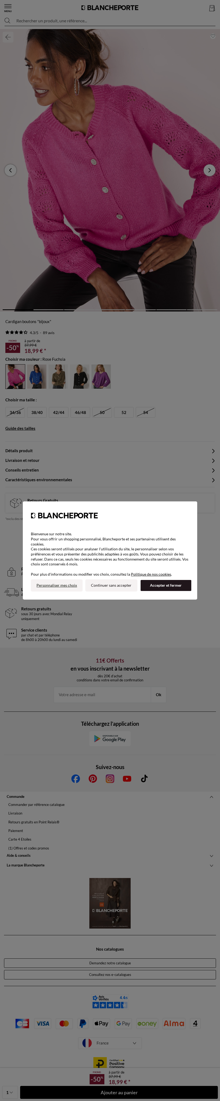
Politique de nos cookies (151, 574)
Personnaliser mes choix (56, 585)
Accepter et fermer (166, 585)
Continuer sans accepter (111, 585)
